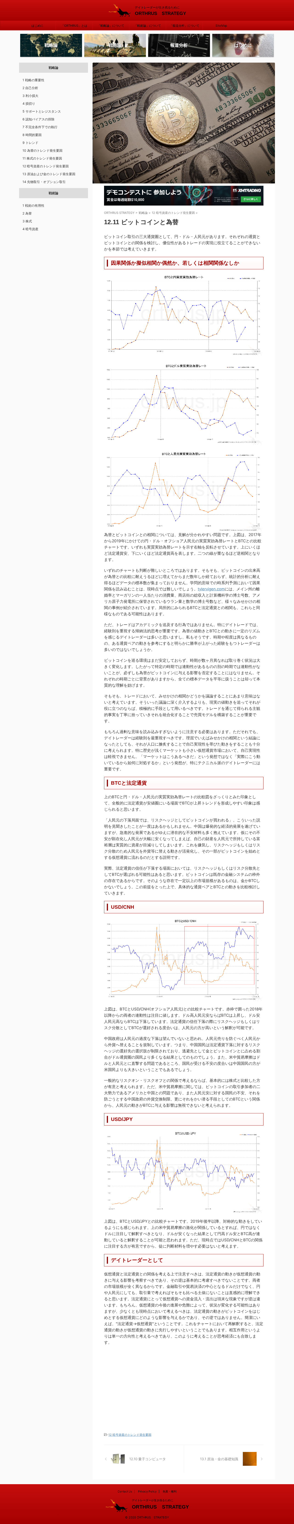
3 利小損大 (30, 96)
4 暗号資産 (30, 229)
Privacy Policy (147, 1491)
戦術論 (53, 193)
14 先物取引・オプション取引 (44, 182)
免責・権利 (169, 1491)
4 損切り (29, 103)
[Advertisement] (142, 1387)
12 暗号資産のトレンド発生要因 (129, 1435)
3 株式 (27, 221)
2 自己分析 (30, 88)
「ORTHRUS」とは (74, 25)
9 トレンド (30, 143)
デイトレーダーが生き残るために (152, 1500)
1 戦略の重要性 (33, 80)
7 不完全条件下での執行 (40, 127)
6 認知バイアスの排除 (38, 119)
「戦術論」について (147, 25)
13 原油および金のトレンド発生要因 (49, 174)
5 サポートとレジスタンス (42, 111)
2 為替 (27, 213)
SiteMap (221, 25)
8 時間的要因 (32, 135)
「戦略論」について (110, 25)
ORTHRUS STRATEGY (160, 13)
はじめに (37, 25)
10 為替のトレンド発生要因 (42, 150)
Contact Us (125, 1491)
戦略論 (53, 68)
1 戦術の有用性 (33, 205)
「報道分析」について (184, 25)
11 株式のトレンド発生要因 (42, 158)
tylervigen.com (211, 589)
